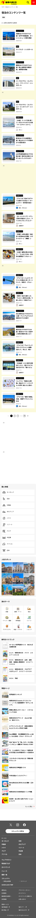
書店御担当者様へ (6, 896)
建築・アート (18, 611)
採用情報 (4, 899)
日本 (8, 550)
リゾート (9, 524)
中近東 (9, 537)
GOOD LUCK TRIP (7, 885)
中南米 (9, 505)
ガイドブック (6, 867)
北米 (8, 499)
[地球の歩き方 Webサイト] (9, 2)
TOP (3, 7)
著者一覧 (4, 875)
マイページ (24, 881)
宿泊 (29, 611)
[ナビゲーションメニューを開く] (33, 2)
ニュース (4, 871)
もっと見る (28, 806)
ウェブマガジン (6, 860)
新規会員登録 (7, 881)
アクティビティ (7, 629)
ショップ (29, 629)
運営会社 (4, 890)
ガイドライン (22, 893)
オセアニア (10, 511)
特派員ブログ (6, 863)
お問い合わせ (22, 899)
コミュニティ (6, 878)
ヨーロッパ (10, 492)
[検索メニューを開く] (28, 2)
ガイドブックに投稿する (25, 896)
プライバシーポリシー (25, 890)
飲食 (7, 611)
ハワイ (9, 518)
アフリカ (9, 544)
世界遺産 (18, 620)
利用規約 (4, 893)
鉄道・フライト (18, 629)
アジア (9, 531)
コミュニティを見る (17, 831)
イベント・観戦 (7, 620)
